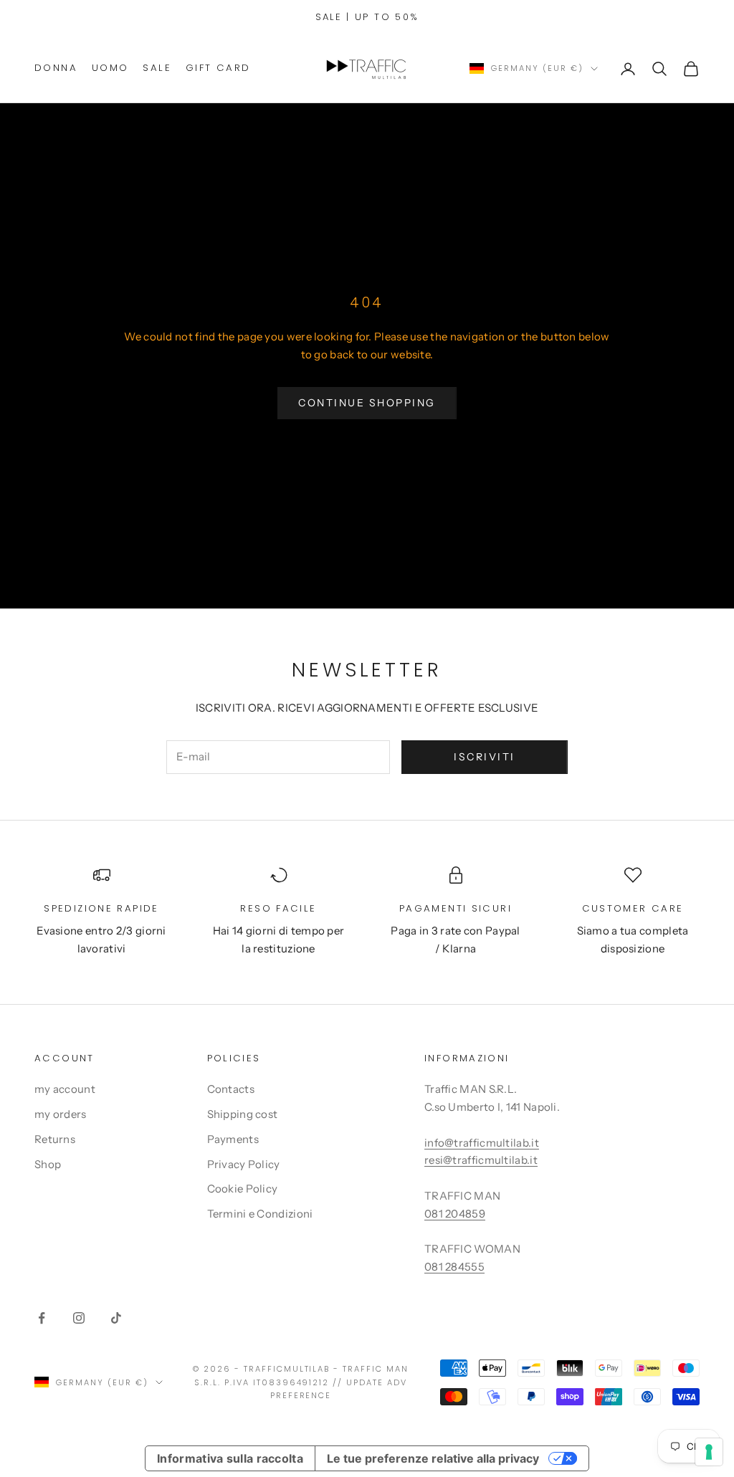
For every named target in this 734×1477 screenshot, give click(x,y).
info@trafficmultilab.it (481, 1142)
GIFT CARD (218, 68)
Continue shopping (367, 402)
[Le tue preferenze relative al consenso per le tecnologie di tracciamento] (709, 1452)
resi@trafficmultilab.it (481, 1160)
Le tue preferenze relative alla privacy (433, 1458)
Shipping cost (242, 1114)
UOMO (110, 68)
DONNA (55, 68)
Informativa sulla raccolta (230, 1458)
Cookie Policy (242, 1188)
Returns (54, 1139)
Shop (47, 1164)
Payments (233, 1139)
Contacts (230, 1089)
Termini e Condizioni (260, 1213)
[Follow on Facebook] (41, 1318)
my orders (60, 1114)
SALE (157, 68)
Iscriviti (484, 756)
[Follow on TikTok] (116, 1318)
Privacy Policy (243, 1164)
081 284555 (454, 1266)
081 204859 (454, 1213)
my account (64, 1089)
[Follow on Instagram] (79, 1318)
